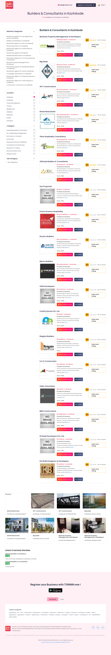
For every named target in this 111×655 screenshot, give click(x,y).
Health (88, 612)
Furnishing (81, 612)
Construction (83, 615)
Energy (67, 612)
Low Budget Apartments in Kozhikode (19, 74)
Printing (51, 615)
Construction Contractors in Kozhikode (19, 85)
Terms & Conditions (55, 642)
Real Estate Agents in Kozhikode (17, 53)
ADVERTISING (96, 615)
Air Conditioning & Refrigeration (17, 133)
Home (44, 17)
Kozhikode (10, 97)
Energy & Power (11, 154)
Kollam (9, 118)
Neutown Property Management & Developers (18, 63)
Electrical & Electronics (14, 151)
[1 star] (94, 40)
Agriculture (21, 615)
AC (18, 612)
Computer (65, 615)
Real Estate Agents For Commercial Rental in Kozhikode (21, 59)
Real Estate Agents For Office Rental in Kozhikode (19, 49)
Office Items (44, 615)
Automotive (10, 139)
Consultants (44, 612)
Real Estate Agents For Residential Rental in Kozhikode (20, 67)
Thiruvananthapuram (13, 103)
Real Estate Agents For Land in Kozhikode (20, 71)
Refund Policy (66, 642)
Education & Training (13, 148)
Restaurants (36, 612)
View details (78, 55)
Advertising (12, 612)
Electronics (60, 612)
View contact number (65, 55)
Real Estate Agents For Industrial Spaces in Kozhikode (21, 77)
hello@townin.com (65, 5)
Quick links (52, 599)
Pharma (28, 615)
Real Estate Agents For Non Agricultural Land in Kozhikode (19, 37)
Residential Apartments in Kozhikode (19, 55)
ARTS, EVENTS (13, 617)
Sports (76, 615)
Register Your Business (85, 5)
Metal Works (35, 615)
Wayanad (10, 115)
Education (53, 612)
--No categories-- (12, 162)
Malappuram (11, 109)
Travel (71, 615)
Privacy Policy (45, 642)
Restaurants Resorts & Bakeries (17, 142)
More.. (69, 48)
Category (10, 126)
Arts (22, 612)
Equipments (12, 615)
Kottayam (10, 121)
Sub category (12, 158)
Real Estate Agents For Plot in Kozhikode (20, 43)
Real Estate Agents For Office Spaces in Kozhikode (20, 81)
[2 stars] (95, 40)
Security (57, 615)
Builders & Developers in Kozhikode (18, 41)
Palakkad (9, 112)
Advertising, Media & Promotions (17, 130)
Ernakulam (10, 100)
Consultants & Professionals (16, 145)
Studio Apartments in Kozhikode (17, 46)
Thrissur (9, 106)
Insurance (74, 612)
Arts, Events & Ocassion (14, 136)
